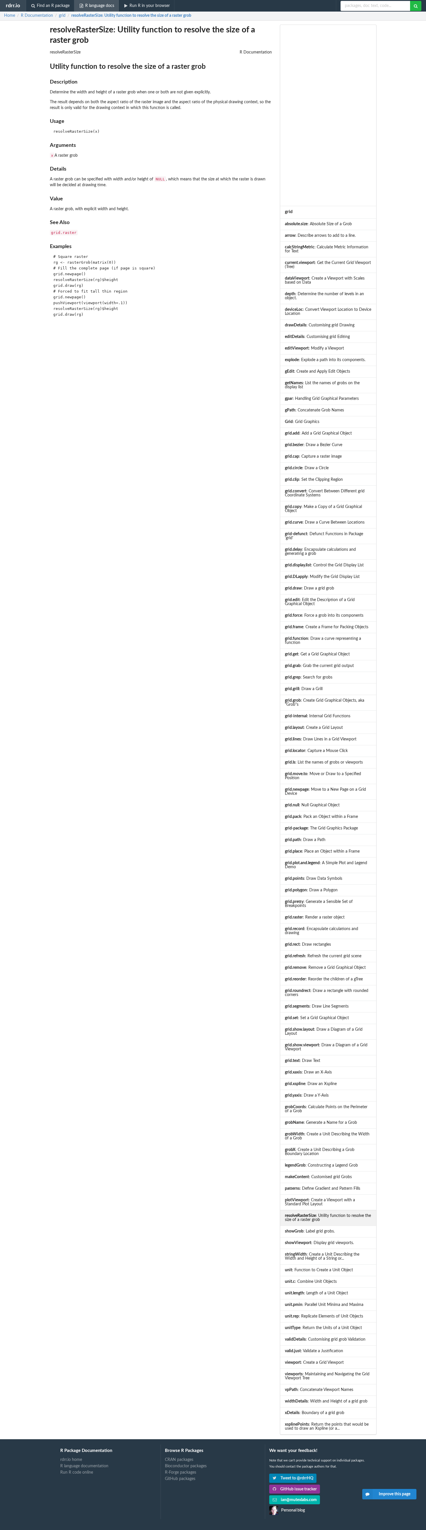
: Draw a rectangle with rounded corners (326, 993)
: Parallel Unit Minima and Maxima (324, 1305)
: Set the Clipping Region (314, 480)
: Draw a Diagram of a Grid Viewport (326, 1047)
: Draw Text (302, 1061)
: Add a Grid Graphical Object (318, 433)
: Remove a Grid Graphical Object (325, 968)
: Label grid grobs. (310, 1231)
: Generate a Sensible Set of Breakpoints (319, 904)
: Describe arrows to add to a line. (320, 236)
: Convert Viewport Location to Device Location (328, 312)
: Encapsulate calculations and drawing (321, 931)
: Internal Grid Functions (317, 716)
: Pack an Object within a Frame (321, 817)
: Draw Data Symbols (313, 879)
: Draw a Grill (304, 689)
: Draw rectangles (308, 945)
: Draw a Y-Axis (307, 1095)
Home (9, 16)
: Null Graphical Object (312, 805)
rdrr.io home (71, 1460)
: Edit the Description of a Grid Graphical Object (320, 602)
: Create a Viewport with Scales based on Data (325, 280)
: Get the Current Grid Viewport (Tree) (328, 265)
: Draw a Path (305, 840)
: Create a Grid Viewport (314, 1363)
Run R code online (76, 1472)
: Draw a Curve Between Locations (325, 522)
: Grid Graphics (302, 422)
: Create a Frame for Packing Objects (326, 627)
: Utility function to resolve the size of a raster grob (131, 16)
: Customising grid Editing (317, 337)
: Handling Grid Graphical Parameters (322, 399)
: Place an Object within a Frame (322, 851)
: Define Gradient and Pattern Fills (322, 1189)
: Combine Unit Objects (311, 1282)
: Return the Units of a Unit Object (323, 1328)
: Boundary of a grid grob (314, 1413)
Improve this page (394, 1494)
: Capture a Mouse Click (316, 751)
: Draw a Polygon (311, 890)
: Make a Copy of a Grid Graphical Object (323, 509)
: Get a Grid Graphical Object (317, 654)
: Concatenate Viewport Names (319, 1390)
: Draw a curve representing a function (323, 641)
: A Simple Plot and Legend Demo (326, 865)
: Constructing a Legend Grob (321, 1165)
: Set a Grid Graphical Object (317, 1018)
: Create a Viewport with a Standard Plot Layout (320, 1202)
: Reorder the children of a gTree (324, 979)
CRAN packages (179, 1460)
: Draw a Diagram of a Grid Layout (324, 1032)
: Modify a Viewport (314, 348)
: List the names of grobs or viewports (324, 762)
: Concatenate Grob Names (314, 410)
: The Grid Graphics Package (321, 828)
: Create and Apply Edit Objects (317, 371)
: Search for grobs (308, 677)
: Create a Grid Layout (314, 728)
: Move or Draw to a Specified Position (323, 776)
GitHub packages (180, 1479)
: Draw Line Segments (317, 1006)
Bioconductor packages (186, 1466)
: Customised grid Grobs (318, 1177)
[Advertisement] (328, 115)
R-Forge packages (180, 1472)
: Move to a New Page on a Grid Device (325, 792)
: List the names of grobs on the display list (322, 385)
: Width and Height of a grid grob (326, 1401)
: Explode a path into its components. (325, 360)
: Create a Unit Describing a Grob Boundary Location (319, 1152)
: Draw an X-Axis (308, 1072)
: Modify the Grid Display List (322, 577)
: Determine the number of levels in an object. (324, 296)
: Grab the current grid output (319, 666)
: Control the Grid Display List (324, 565)
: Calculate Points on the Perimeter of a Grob (326, 1109)
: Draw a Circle (307, 468)
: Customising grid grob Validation (325, 1339)
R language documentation (84, 1466)
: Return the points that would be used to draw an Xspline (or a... (327, 1426)
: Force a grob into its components (324, 616)
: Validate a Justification (314, 1351)
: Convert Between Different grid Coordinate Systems (325, 493)
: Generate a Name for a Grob (321, 1123)
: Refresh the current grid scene (323, 956)
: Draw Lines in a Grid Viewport (320, 739)
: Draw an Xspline (311, 1084)
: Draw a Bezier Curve (313, 445)
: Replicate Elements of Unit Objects (324, 1316)
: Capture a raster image (313, 456)
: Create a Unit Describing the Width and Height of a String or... (322, 1256)
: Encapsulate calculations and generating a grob (320, 552)
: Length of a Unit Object (316, 1293)
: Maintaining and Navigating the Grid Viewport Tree (327, 1376)
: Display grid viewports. (319, 1243)
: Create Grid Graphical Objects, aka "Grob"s (324, 703)
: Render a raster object (315, 917)
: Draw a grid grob (309, 588)
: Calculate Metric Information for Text (326, 249)
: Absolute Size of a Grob (318, 224)
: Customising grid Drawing (319, 325)
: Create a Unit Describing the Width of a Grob (327, 1136)
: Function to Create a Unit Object (319, 1270)
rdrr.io (13, 5)
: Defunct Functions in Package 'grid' (324, 536)
